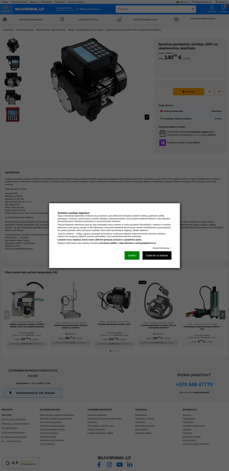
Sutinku (132, 255)
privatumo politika (108, 243)
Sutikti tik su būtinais (157, 255)
